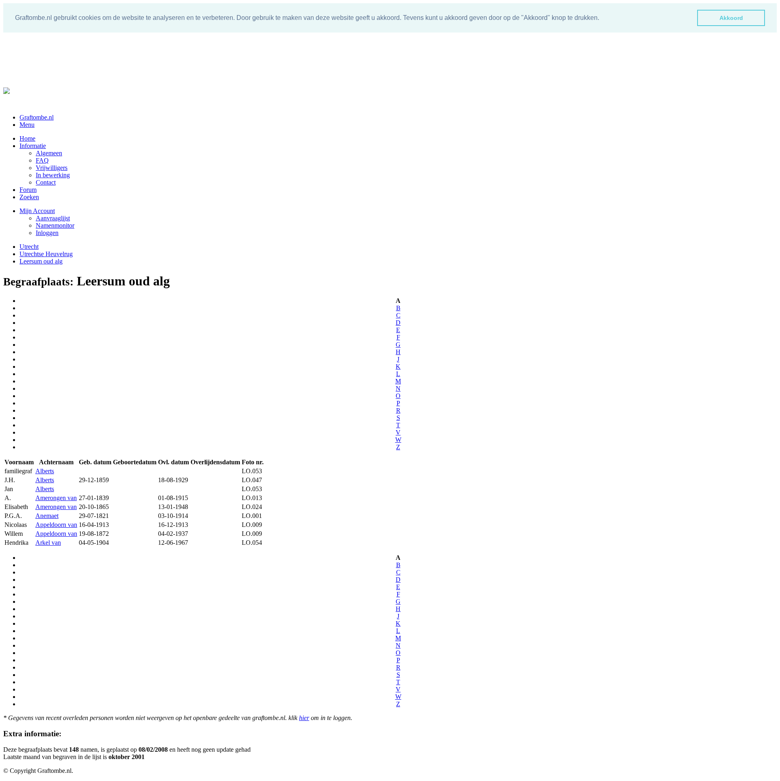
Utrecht (29, 246)
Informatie (33, 145)
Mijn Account (37, 210)
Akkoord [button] (731, 18)
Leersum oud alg (41, 261)
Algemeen (49, 153)
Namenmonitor (55, 225)
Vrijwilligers (51, 167)
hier (304, 717)
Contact (46, 182)
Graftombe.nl (37, 117)
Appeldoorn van (56, 524)
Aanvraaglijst (53, 218)
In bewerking (53, 175)
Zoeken (29, 197)
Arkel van (48, 542)
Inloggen (47, 232)
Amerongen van (56, 497)
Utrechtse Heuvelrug (46, 253)
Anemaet (46, 515)
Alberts (44, 471)
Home (27, 138)
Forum (28, 189)
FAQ (42, 160)
